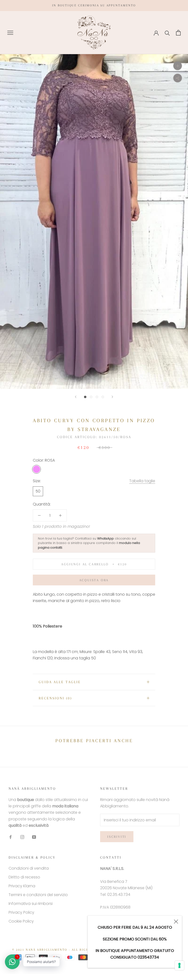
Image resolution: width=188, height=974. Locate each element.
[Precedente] (75, 397)
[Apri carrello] (178, 33)
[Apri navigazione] (10, 33)
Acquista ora (94, 580)
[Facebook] (10, 837)
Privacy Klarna (22, 886)
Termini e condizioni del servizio (38, 895)
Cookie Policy (21, 921)
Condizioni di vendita (29, 868)
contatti (56, 547)
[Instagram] (22, 837)
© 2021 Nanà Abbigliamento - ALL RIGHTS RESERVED (62, 949)
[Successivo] (112, 397)
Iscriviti (116, 836)
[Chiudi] (176, 921)
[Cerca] (167, 32)
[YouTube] (34, 837)
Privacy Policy (21, 912)
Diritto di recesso (24, 877)
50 (37, 491)
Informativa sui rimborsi (31, 903)
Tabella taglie (142, 481)
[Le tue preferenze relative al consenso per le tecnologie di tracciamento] (179, 965)
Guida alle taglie (60, 682)
